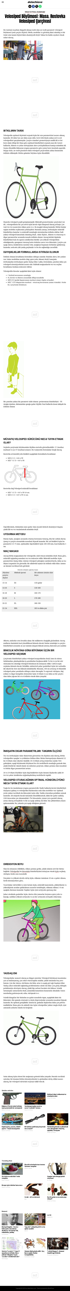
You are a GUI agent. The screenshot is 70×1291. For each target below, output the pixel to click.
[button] (3, 2)
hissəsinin (26, 871)
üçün (57, 871)
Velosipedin (14, 871)
